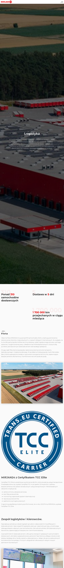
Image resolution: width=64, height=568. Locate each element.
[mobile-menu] (61, 2)
